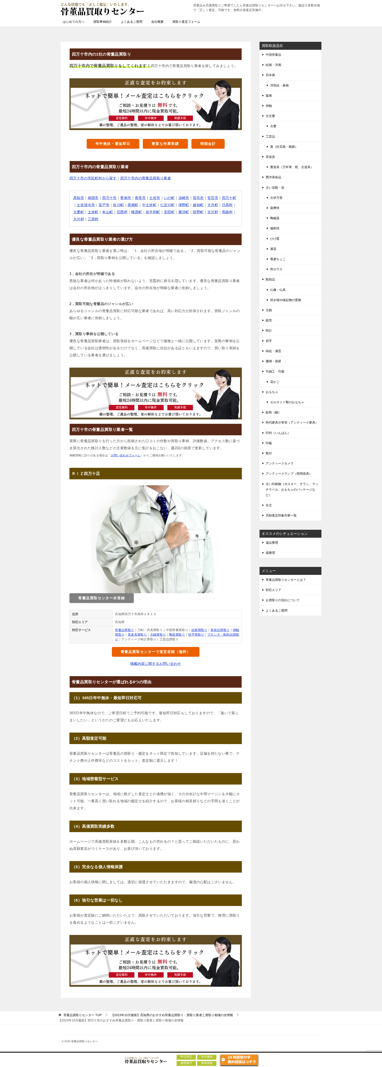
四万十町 (229, 198)
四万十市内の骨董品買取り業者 (145, 178)
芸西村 (122, 212)
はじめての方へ (73, 21)
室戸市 (104, 205)
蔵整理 (270, 553)
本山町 (107, 212)
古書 (273, 126)
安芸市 (212, 198)
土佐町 (93, 212)
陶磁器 (274, 218)
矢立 (269, 505)
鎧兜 (269, 320)
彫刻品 (270, 279)
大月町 (212, 205)
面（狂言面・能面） (284, 146)
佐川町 (118, 205)
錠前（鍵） (273, 412)
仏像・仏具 (278, 290)
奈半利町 (153, 212)
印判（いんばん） (278, 433)
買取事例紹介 (102, 21)
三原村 (93, 219)
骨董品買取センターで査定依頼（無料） (156, 652)
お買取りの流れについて (283, 600)
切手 (269, 341)
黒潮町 (133, 205)
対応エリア (273, 590)
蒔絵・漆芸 (273, 351)
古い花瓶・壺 (275, 187)
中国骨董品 (273, 54)
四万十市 (109, 198)
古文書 (270, 116)
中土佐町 (149, 205)
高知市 (78, 198)
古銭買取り (158, 634)
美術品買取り (219, 630)
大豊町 (78, 212)
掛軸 (269, 105)
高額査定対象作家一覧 (281, 515)
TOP (82, 1015)
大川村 (78, 219)
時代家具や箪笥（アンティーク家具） (292, 422)
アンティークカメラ (280, 463)
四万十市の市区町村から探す (93, 178)
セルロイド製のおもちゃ (287, 402)
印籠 (269, 443)
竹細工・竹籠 (275, 371)
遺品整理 (272, 542)
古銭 (269, 310)
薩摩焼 (274, 208)
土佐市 (154, 198)
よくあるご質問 (131, 21)
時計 (269, 330)
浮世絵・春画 (279, 85)
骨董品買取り (124, 630)
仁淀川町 (167, 205)
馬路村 (227, 212)
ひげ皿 (274, 238)
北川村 (212, 212)
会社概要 (157, 21)
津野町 (183, 205)
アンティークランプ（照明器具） (289, 473)
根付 (269, 453)
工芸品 (270, 136)
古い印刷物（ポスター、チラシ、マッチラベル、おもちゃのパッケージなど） (292, 489)
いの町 (169, 198)
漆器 (273, 249)
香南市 (125, 198)
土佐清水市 (86, 205)
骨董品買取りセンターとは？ (286, 579)
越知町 (198, 205)
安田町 (169, 212)
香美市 (140, 198)
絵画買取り (199, 630)
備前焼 (274, 228)
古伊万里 (276, 198)
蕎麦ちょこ (278, 259)
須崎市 (183, 198)
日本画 (270, 75)
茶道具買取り (137, 634)
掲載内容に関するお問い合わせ (155, 664)
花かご (274, 382)
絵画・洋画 (273, 65)
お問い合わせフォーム (126, 455)
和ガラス (276, 269)
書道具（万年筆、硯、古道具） (291, 167)
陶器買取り (177, 634)
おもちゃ (272, 392)
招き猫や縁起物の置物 (285, 300)
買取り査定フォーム (186, 21)
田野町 (198, 212)
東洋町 (183, 212)
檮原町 (136, 212)
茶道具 (270, 157)
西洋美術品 (273, 177)
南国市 (93, 198)
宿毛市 (198, 198)
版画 (269, 95)
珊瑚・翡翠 (273, 361)
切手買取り (196, 634)
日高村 (227, 205)
